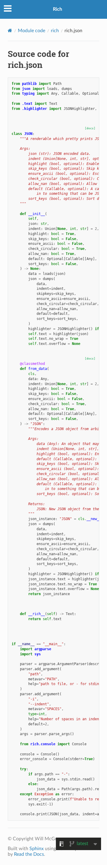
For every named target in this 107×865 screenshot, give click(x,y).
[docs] (90, 128)
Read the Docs (29, 854)
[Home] (10, 30)
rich (55, 30)
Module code (31, 30)
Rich (57, 9)
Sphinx (36, 848)
